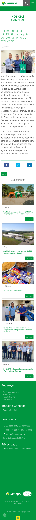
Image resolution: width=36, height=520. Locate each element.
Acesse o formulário (10, 410)
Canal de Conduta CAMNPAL (14, 438)
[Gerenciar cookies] (5, 515)
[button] (3, 62)
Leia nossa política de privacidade (18, 449)
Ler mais (29, 219)
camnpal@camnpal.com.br (15, 434)
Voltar (4, 174)
